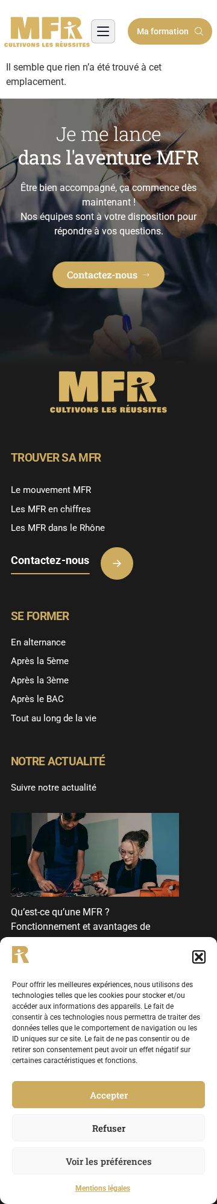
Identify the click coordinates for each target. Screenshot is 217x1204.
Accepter (109, 1095)
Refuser (108, 1128)
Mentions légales (102, 1188)
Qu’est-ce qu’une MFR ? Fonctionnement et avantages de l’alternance (80, 926)
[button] (199, 957)
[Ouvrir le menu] (103, 31)
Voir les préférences (109, 1161)
